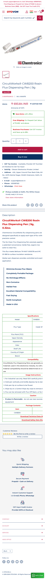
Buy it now (22, 157)
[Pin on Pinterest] (32, 205)
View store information (14, 197)
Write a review (22, 437)
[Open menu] (3, 12)
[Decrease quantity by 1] (13, 141)
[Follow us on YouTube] (17, 561)
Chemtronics (7, 96)
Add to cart (22, 150)
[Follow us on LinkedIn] (21, 561)
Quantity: (6, 141)
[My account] (27, 12)
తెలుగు (5, 551)
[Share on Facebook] (28, 205)
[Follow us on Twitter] (8, 561)
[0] (40, 11)
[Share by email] (41, 205)
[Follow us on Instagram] (12, 561)
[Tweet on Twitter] (36, 205)
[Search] (40, 18)
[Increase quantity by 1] (25, 141)
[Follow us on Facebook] (4, 561)
